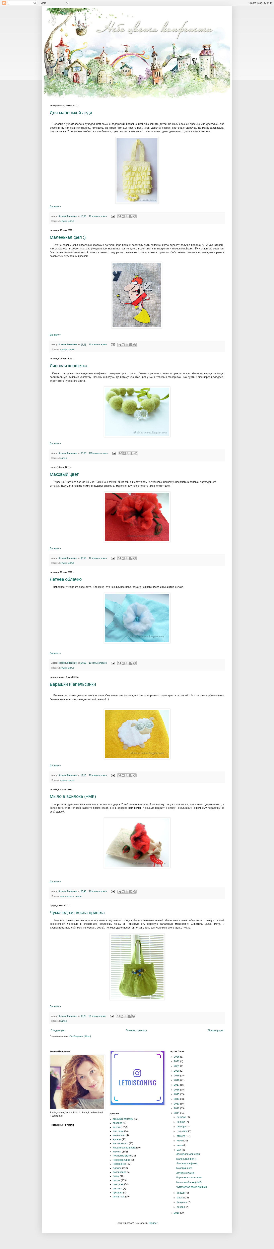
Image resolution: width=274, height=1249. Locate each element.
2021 (177, 1066)
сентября (182, 1131)
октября (182, 1126)
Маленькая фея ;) (68, 237)
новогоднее (119, 1164)
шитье (71, 221)
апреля (181, 1192)
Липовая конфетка (68, 365)
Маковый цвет (64, 474)
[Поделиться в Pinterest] (135, 216)
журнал (117, 1139)
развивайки (119, 1172)
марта (180, 1197)
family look (119, 1196)
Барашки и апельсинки (73, 684)
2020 (177, 1070)
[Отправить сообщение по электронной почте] (112, 216)
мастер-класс (67, 896)
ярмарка (118, 1192)
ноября (181, 1122)
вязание (117, 1123)
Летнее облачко (66, 579)
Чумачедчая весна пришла (77, 912)
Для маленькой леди (71, 112)
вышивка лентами (123, 1119)
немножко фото (122, 1155)
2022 (177, 1061)
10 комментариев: (98, 663)
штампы (117, 1188)
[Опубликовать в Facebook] (131, 216)
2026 (177, 1056)
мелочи (117, 1151)
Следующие (58, 1030)
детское (117, 1127)
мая (179, 1150)
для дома (118, 1131)
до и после (119, 1135)
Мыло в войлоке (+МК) (73, 796)
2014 (177, 1099)
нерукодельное (121, 1159)
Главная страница (136, 1030)
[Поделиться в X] (127, 216)
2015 (177, 1094)
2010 (177, 1212)
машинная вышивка (124, 1147)
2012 (177, 1108)
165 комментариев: (99, 453)
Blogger (153, 1223)
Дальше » (55, 206)
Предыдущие (215, 1030)
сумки (63, 221)
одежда (117, 1168)
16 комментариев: (98, 216)
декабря (182, 1117)
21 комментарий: (98, 1016)
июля (180, 1140)
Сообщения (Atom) (80, 1036)
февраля (182, 1202)
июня (180, 1145)
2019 (177, 1075)
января (181, 1207)
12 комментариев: (98, 558)
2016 (177, 1089)
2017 (177, 1084)
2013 (177, 1103)
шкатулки (118, 1184)
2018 (177, 1080)
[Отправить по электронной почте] (119, 216)
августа (181, 1136)
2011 (177, 1113)
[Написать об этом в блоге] (123, 216)
